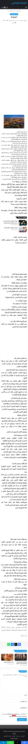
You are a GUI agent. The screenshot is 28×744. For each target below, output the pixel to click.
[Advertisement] (14, 730)
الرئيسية (17, 11)
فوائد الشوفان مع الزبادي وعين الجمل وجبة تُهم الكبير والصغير (10, 222)
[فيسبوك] (19, 644)
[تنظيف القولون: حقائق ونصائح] (23, 229)
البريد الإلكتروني (23, 701)
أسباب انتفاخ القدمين (8, 662)
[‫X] (15, 644)
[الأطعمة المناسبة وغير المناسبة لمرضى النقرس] (21, 657)
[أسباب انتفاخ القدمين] (7, 657)
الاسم (25, 695)
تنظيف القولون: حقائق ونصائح (10, 228)
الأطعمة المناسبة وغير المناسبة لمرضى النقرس (21, 662)
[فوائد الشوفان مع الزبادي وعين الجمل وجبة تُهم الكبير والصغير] (23, 223)
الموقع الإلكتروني (23, 707)
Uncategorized (11, 11)
